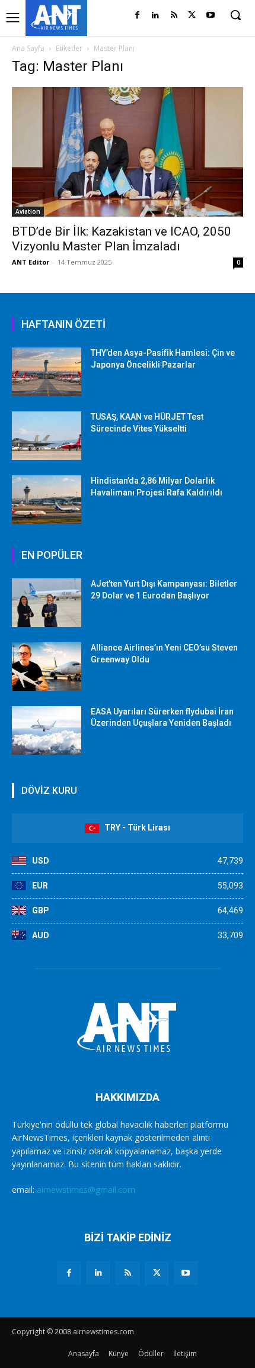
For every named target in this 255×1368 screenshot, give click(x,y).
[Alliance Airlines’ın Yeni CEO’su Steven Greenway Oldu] (46, 666)
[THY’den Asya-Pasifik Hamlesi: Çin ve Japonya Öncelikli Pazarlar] (46, 371)
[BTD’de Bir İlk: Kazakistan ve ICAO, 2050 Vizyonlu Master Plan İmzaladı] (127, 152)
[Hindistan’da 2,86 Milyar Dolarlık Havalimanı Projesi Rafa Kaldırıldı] (46, 499)
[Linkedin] (155, 16)
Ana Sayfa (28, 48)
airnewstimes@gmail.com (86, 1189)
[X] (192, 16)
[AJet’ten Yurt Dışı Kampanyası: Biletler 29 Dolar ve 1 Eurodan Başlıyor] (46, 602)
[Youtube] (210, 16)
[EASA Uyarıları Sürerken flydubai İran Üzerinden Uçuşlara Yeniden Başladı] (46, 730)
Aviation (27, 211)
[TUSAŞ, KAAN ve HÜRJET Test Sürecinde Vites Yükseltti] (46, 435)
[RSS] (174, 16)
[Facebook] (137, 16)
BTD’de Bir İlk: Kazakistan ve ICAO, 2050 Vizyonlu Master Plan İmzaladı (121, 238)
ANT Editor (30, 261)
